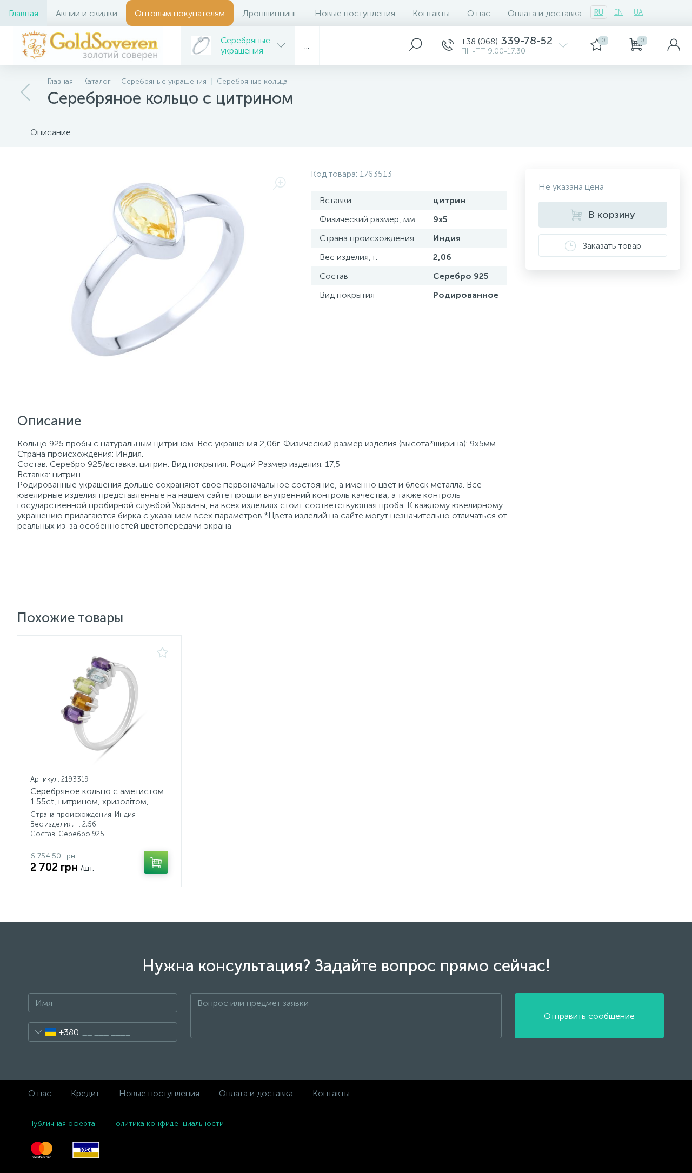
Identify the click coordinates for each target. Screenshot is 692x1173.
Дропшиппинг (269, 13)
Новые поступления (355, 13)
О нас (478, 13)
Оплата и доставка (545, 13)
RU (598, 12)
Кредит (85, 1093)
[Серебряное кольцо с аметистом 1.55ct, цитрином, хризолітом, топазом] (99, 709)
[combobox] (54, 1032)
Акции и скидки (86, 13)
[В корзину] (156, 862)
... (306, 46)
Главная (23, 13)
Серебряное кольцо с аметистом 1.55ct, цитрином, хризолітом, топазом (97, 801)
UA (638, 12)
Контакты (431, 13)
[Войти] (673, 45)
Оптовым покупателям (180, 13)
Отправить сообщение (589, 1016)
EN (618, 12)
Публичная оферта (61, 1123)
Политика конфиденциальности (167, 1123)
